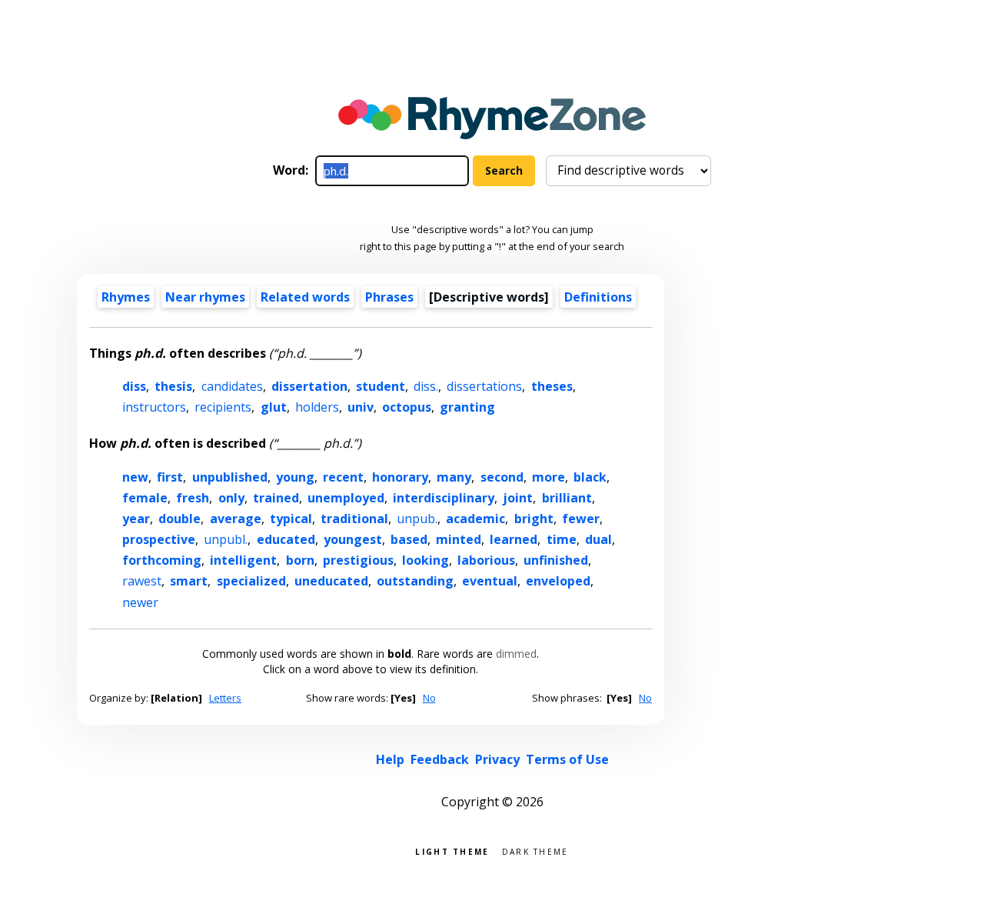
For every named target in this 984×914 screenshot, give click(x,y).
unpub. (417, 518)
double (179, 518)
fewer (581, 518)
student (380, 386)
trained (276, 497)
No (429, 698)
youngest (353, 539)
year (136, 518)
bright (534, 518)
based (409, 539)
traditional (354, 518)
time (562, 539)
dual (598, 539)
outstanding (415, 580)
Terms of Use (567, 759)
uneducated (331, 580)
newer (140, 602)
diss (134, 386)
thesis (173, 386)
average (235, 518)
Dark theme (535, 850)
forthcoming (161, 560)
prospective (158, 539)
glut (274, 407)
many (454, 477)
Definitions (598, 297)
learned (513, 539)
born (300, 560)
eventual (489, 580)
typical (291, 518)
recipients (222, 407)
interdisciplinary (443, 497)
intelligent (243, 560)
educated (286, 539)
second (502, 477)
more (548, 477)
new (135, 477)
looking (425, 560)
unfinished (556, 560)
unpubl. (226, 539)
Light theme (452, 850)
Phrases (389, 297)
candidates (232, 386)
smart (189, 580)
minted (458, 539)
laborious (486, 560)
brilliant (567, 497)
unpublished (230, 477)
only (231, 497)
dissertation (309, 386)
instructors (154, 407)
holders (317, 407)
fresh (192, 497)
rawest (141, 580)
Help (390, 759)
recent (343, 477)
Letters (225, 698)
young (295, 477)
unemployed (346, 497)
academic (475, 518)
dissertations (484, 386)
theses (552, 386)
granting (467, 407)
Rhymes (125, 297)
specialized (251, 580)
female (145, 497)
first (170, 477)
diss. (426, 386)
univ (360, 407)
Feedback (440, 759)
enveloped (558, 580)
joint (518, 497)
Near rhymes (205, 297)
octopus (406, 407)
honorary (400, 477)
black (590, 477)
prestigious (358, 560)
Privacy (497, 759)
